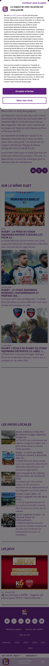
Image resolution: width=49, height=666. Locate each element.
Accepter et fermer (24, 91)
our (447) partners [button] (16, 15)
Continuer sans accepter (34, 2)
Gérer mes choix (24, 100)
